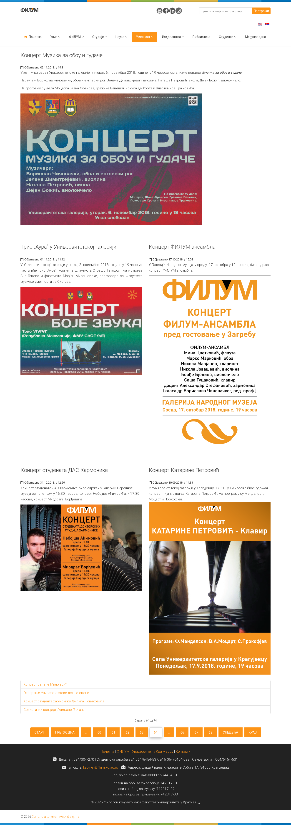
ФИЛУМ (123, 751)
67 (196, 732)
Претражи (261, 11)
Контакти (183, 751)
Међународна (255, 37)
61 (113, 732)
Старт (40, 732)
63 (141, 732)
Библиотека (201, 37)
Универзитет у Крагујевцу (152, 751)
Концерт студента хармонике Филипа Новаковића (63, 701)
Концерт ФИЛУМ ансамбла (182, 247)
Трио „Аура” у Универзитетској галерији (68, 247)
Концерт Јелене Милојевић (45, 684)
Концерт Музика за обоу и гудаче (61, 55)
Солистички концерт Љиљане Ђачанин (54, 710)
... (86, 732)
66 (182, 732)
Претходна (65, 732)
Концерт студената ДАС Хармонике (64, 470)
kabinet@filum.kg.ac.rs (100, 767)
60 (99, 732)
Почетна (35, 37)
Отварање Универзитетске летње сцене (56, 693)
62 (127, 732)
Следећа (230, 732)
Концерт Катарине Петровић (184, 470)
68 (210, 732)
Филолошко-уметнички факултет (56, 816)
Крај (253, 732)
